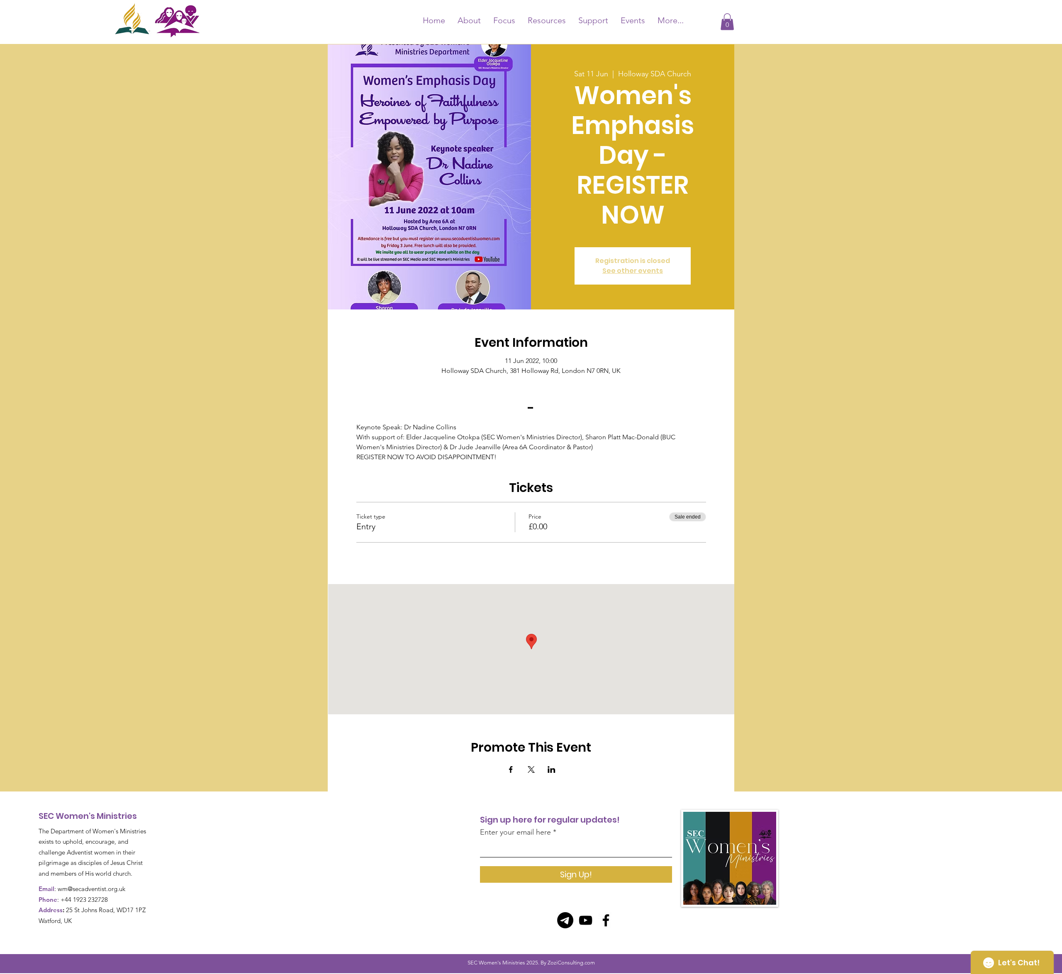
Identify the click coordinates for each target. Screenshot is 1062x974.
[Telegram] (565, 920)
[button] (727, 21)
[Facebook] (606, 920)
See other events (632, 270)
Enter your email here (515, 832)
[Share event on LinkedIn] (551, 769)
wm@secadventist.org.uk (91, 889)
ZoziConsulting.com (571, 962)
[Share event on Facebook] (511, 769)
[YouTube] (585, 920)
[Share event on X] (531, 769)
